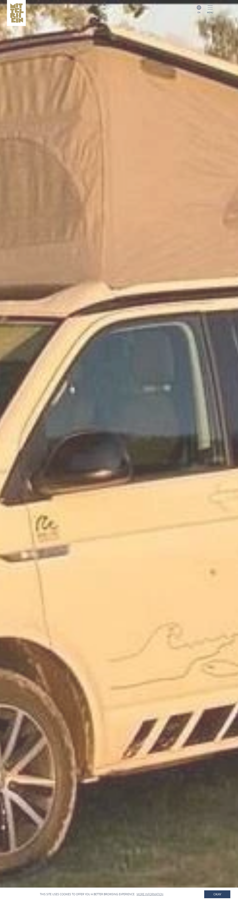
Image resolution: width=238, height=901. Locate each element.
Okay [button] (217, 894)
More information (150, 894)
